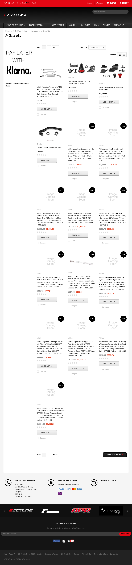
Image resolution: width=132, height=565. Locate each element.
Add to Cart (45, 109)
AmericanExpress (79, 489)
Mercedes (34, 31)
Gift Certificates (66, 554)
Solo (60, 493)
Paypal (61, 489)
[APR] (81, 511)
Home (7, 31)
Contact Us (119, 25)
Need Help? (21, 3)
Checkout (124, 3)
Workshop (85, 25)
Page (39, 47)
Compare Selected (114, 455)
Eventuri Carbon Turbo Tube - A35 (49, 148)
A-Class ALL (45, 31)
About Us (73, 25)
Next (55, 47)
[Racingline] (51, 511)
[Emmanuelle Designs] (111, 511)
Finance (106, 25)
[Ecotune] (21, 510)
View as (113, 55)
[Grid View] (119, 54)
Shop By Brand (58, 25)
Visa (68, 489)
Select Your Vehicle (14, 25)
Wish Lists (99, 3)
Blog (96, 25)
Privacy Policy (87, 554)
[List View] (124, 54)
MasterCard (74, 489)
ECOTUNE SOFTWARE (37, 25)
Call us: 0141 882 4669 (23, 496)
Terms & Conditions (101, 554)
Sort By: (83, 47)
